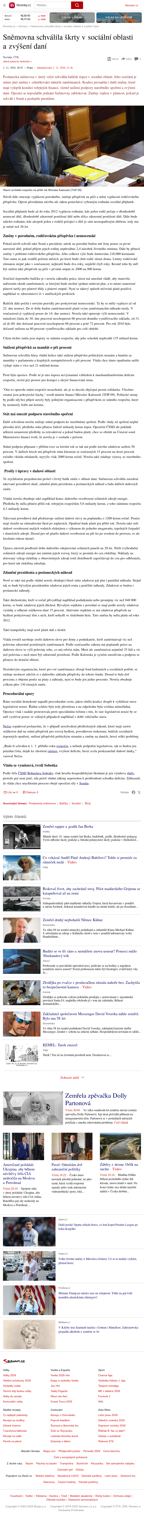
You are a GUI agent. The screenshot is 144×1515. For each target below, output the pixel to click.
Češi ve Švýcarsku (61, 1430)
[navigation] (5, 5)
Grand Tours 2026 (61, 1401)
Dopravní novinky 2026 (112, 1425)
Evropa (46, 898)
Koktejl (46, 992)
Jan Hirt (55, 1385)
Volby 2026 (9, 1375)
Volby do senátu (12, 1396)
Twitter (29, 1495)
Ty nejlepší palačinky (15, 1415)
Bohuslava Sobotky (40, 773)
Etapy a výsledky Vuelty (64, 1380)
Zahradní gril (65, 1469)
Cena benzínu (111, 1451)
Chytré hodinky (67, 1481)
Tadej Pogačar (59, 1391)
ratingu (52, 751)
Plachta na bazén (46, 1463)
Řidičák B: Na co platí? (111, 1430)
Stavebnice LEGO (68, 1475)
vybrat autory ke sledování (16, 61)
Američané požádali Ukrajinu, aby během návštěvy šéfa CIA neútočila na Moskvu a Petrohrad (19, 1173)
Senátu (83, 783)
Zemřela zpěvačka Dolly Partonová (96, 1099)
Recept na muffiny (14, 1420)
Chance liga (105, 1375)
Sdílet (129, 59)
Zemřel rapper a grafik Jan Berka (68, 826)
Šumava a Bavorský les (64, 1425)
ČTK (16, 57)
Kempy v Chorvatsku (63, 1415)
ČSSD (22, 773)
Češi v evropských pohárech (70, 1457)
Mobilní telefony (45, 1475)
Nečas (7, 726)
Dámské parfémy (92, 1475)
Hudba (46, 831)
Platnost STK (106, 1441)
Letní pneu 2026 (108, 1415)
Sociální (76, 803)
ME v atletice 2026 (109, 1391)
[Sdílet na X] (139, 792)
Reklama (41, 1495)
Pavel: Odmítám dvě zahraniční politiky (67, 1167)
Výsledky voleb (12, 1385)
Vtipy (45, 867)
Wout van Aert (59, 1396)
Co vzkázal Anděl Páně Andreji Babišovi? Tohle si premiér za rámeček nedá (90, 860)
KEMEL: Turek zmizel (60, 1044)
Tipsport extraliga (108, 1385)
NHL (101, 1401)
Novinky (7, 57)
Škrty (88, 803)
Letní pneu (111, 1475)
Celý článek (121, 1122)
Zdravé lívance (12, 1425)
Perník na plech (12, 1441)
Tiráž (64, 1495)
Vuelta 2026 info (60, 1375)
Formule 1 (104, 1396)
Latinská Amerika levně (64, 1436)
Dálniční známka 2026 (111, 1420)
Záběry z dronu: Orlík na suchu (119, 1166)
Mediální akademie (81, 1495)
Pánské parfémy (88, 1481)
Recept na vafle (12, 1436)
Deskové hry (128, 1475)
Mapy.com (49, 1451)
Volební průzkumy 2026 (17, 1380)
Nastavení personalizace (83, 1499)
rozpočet (62, 746)
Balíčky (63, 803)
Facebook (16, 1495)
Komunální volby (13, 1401)
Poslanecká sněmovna (42, 803)
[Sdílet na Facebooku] (133, 792)
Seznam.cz (131, 5)
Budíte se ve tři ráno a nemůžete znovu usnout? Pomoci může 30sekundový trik (90, 953)
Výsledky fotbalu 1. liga (111, 1380)
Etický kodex (102, 1495)
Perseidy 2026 (91, 1451)
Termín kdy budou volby (17, 1391)
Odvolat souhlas (55, 1499)
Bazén (29, 1463)
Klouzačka (97, 1463)
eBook (115, 59)
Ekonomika (49, 925)
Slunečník (82, 1463)
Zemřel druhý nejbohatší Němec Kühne (73, 919)
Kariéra (54, 1495)
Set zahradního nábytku (120, 1463)
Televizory (49, 1481)
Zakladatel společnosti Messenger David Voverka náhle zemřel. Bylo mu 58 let (91, 1016)
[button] (72, 146)
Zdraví (46, 961)
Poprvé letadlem (60, 1420)
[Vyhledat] (77, 5)
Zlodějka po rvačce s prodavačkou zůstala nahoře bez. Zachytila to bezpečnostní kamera (91, 984)
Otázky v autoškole (109, 1436)
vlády (130, 773)
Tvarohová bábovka (15, 1430)
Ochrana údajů (122, 1495)
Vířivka (80, 1469)
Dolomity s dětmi (60, 1441)
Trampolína (66, 1463)
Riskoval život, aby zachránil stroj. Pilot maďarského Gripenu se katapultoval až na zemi (91, 891)
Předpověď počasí (69, 1451)
